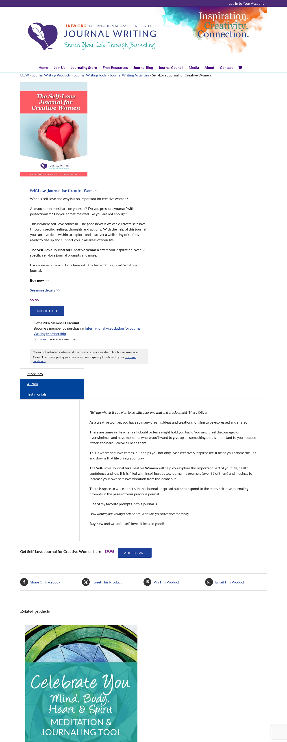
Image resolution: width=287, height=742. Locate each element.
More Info (35, 374)
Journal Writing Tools (90, 75)
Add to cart (47, 311)
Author (32, 384)
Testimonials (36, 394)
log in (42, 339)
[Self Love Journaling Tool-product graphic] (53, 129)
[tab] (52, 373)
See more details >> (45, 290)
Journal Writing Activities (129, 75)
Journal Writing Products (51, 75)
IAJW (24, 75)
